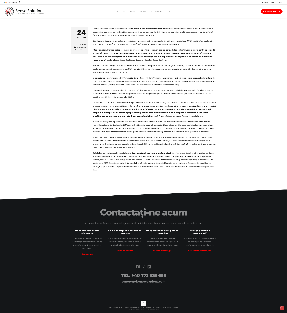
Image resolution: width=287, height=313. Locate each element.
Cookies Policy (147, 307)
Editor (84, 44)
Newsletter (265, 2)
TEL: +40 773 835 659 (143, 275)
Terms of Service (131, 307)
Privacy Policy (115, 307)
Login (273, 2)
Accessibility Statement (167, 307)
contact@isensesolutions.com (143, 281)
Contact (280, 2)
